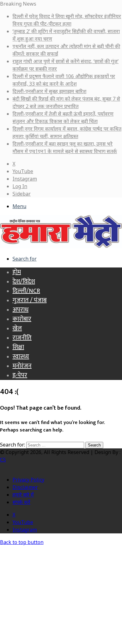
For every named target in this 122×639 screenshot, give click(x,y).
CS (3, 459)
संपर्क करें (21, 502)
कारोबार (22, 319)
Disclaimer (25, 487)
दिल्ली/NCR (26, 291)
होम (17, 272)
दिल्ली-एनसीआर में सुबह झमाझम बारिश (49, 91)
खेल (17, 328)
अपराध (20, 309)
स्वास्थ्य (21, 356)
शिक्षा (18, 347)
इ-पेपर (20, 375)
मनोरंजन (22, 366)
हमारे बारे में (23, 494)
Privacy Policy (28, 479)
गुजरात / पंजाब (30, 300)
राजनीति (22, 337)
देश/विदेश (24, 281)
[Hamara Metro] (61, 246)
